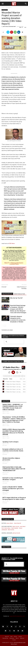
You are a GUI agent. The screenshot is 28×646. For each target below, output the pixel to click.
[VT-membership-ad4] (14, 356)
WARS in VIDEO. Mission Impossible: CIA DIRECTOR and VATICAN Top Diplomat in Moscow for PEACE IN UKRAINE (13, 432)
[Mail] (11, 626)
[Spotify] (5, 630)
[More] (22, 32)
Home (3, 7)
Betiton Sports (14, 644)
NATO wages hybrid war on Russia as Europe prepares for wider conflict (14, 498)
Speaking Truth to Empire (10, 442)
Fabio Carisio (15, 526)
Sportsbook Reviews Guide (19, 642)
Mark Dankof (14, 528)
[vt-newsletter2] (13, 542)
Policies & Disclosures (17, 263)
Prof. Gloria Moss (6, 528)
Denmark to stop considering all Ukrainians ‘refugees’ (12, 478)
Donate (20, 636)
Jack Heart (22, 526)
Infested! (4, 287)
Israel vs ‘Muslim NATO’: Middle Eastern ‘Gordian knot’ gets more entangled (12, 488)
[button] (2, 4)
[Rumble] (19, 626)
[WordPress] (18, 630)
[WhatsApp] (15, 32)
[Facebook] (7, 626)
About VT (7, 263)
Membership (5, 638)
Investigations (9, 7)
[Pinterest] (11, 32)
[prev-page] (3, 326)
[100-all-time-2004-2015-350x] (14, 573)
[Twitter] (8, 32)
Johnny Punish (16, 533)
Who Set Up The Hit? (16, 298)
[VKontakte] (14, 630)
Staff (11, 636)
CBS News (12, 243)
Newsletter (12, 638)
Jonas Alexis (10, 523)
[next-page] (5, 326)
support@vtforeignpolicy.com (17, 616)
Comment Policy (14, 264)
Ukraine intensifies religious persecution (11, 459)
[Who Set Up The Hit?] (5, 299)
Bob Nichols (11, 529)
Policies (15, 636)
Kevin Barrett (17, 523)
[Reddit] (15, 626)
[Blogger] (3, 626)
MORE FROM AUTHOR (19, 294)
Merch (17, 638)
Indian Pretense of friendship (21, 287)
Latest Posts (5, 401)
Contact (14, 639)
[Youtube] (22, 630)
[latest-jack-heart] (13, 514)
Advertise (22, 638)
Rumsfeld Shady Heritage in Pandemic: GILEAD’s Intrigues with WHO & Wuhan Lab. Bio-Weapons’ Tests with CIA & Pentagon (18, 309)
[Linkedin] (18, 32)
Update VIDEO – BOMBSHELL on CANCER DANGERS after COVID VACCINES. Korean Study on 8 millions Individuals (12, 407)
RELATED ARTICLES (7, 294)
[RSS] (24, 626)
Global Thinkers (6, 546)
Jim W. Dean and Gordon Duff (9, 26)
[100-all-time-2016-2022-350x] (14, 581)
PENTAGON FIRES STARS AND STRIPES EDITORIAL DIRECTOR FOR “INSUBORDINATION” (13, 468)
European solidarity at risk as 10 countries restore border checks (12, 450)
